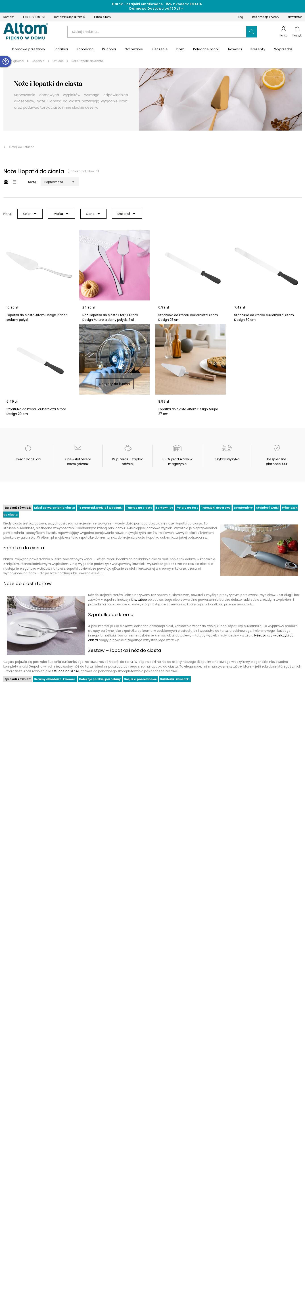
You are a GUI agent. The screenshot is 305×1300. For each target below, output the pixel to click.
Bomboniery (243, 507)
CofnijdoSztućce (21, 147)
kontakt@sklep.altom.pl (69, 17)
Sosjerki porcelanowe (140, 679)
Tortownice (164, 507)
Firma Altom (102, 17)
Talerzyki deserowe (215, 507)
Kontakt (8, 17)
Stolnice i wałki (267, 507)
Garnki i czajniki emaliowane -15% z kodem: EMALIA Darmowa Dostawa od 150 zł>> (157, 6)
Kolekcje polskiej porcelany (100, 679)
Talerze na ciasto (139, 507)
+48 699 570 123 (34, 17)
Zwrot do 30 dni (28, 459)
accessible (5, 61)
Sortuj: (32, 182)
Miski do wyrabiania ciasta (54, 507)
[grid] (6, 181)
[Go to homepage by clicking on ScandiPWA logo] (25, 32)
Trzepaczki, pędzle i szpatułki (100, 507)
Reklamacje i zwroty (265, 17)
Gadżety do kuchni (114, 384)
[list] (14, 182)
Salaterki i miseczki (175, 679)
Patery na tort (187, 507)
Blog (240, 17)
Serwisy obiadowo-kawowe (55, 679)
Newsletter (295, 17)
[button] (251, 32)
